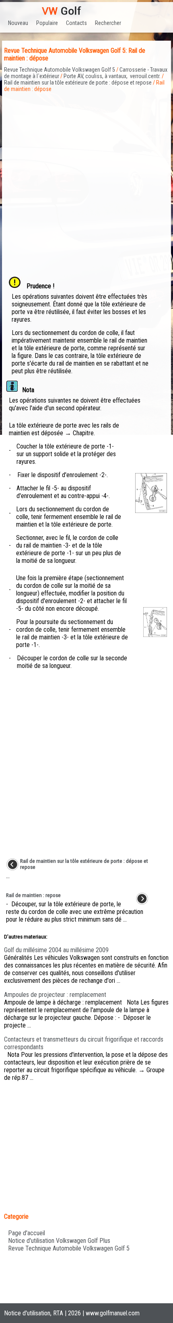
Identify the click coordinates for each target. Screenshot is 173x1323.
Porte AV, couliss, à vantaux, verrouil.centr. (112, 76)
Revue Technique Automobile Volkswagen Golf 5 (59, 69)
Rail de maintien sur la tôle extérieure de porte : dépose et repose (78, 82)
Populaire (47, 23)
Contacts (76, 23)
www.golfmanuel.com (113, 1313)
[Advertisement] (86, 178)
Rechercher (108, 23)
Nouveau (18, 23)
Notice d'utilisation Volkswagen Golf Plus (59, 1240)
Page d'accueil (26, 1233)
